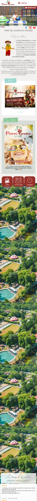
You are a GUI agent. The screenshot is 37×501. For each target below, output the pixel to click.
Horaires (30, 185)
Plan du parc (18, 185)
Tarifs (7, 185)
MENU (24, 3)
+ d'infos (20, 112)
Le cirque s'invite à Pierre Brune (20, 108)
